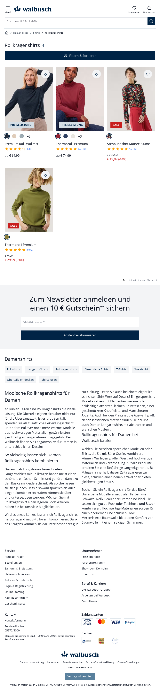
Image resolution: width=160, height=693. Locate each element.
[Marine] (65, 136)
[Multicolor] (109, 136)
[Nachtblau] (7, 136)
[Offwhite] (14, 136)
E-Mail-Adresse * (34, 322)
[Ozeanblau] (22, 136)
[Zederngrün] (7, 237)
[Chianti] (58, 136)
